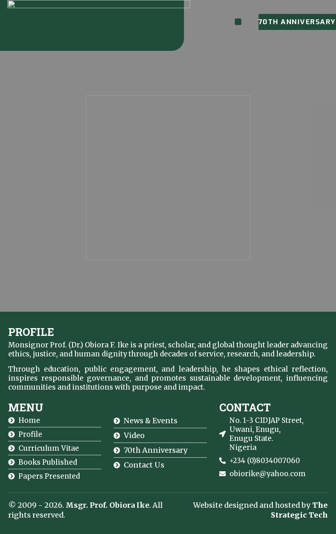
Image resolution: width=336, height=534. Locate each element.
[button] (238, 21)
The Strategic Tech (299, 510)
